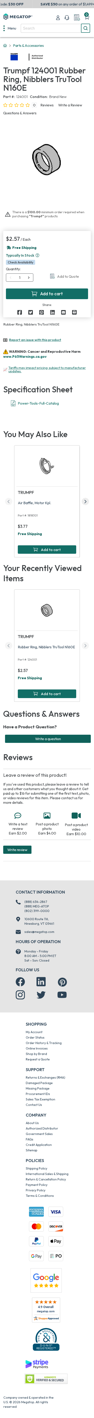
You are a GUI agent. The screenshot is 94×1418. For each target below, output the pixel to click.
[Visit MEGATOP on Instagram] (20, 995)
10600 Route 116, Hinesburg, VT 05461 (39, 921)
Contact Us (34, 1105)
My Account (34, 1032)
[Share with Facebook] (19, 312)
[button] (37, 255)
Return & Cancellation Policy (46, 1179)
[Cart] (87, 17)
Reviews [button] (47, 105)
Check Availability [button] (20, 262)
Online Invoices (37, 1048)
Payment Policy (36, 1185)
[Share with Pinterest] (41, 312)
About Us (32, 1123)
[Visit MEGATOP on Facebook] (20, 981)
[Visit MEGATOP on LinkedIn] (41, 981)
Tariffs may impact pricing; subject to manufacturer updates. (47, 369)
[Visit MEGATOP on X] (41, 995)
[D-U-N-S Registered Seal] (46, 1339)
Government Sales (39, 1134)
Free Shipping (30, 533)
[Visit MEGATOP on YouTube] (62, 995)
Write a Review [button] (70, 105)
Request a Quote (38, 1059)
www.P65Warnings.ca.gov (25, 356)
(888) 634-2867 (35, 902)
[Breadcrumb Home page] (5, 45)
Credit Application (39, 1145)
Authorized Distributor (42, 1128)
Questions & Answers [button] (20, 113)
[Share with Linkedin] (52, 312)
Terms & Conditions (40, 1196)
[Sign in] (57, 17)
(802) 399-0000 (37, 911)
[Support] (66, 17)
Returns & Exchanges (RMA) (45, 1077)
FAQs (29, 1139)
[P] (74, 312)
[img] (43, 57)
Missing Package (38, 1088)
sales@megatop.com (39, 932)
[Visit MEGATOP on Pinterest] (62, 982)
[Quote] (77, 17)
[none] (9, 28)
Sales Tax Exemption (40, 1099)
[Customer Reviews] (46, 1310)
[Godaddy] (37, 1364)
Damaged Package (39, 1083)
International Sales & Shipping (47, 1174)
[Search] (85, 28)
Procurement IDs (38, 1094)
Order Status (35, 1037)
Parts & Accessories (28, 45)
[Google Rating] (46, 1280)
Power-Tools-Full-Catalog (38, 403)
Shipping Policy (36, 1168)
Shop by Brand (36, 1054)
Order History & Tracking (44, 1043)
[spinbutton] (20, 277)
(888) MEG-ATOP (36, 906)
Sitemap (31, 1150)
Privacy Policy (35, 1190)
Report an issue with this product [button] (35, 340)
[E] (63, 312)
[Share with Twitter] (30, 312)
